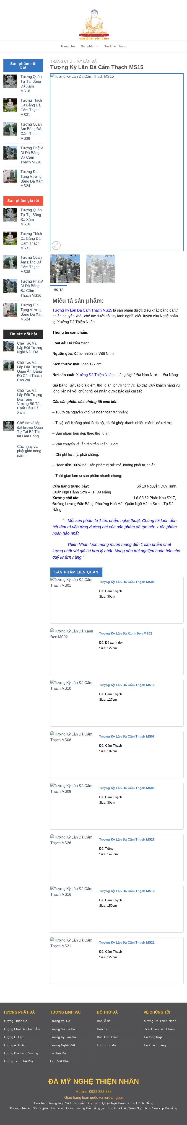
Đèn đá (102, 1029)
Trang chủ (68, 46)
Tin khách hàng (115, 46)
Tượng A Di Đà (14, 1045)
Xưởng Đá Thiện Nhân (94, 375)
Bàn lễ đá (104, 1021)
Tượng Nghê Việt (62, 1045)
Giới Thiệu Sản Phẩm (159, 1029)
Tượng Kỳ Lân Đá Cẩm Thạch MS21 (127, 942)
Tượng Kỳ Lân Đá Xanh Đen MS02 (125, 633)
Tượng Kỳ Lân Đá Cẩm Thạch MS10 (127, 685)
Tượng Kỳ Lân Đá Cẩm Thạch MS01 (127, 582)
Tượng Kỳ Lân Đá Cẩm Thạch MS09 (127, 788)
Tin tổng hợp (153, 1037)
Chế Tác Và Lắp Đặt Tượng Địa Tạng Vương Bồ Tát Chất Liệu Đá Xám (29, 401)
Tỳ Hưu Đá (58, 1053)
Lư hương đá (106, 1045)
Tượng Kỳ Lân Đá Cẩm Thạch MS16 (127, 891)
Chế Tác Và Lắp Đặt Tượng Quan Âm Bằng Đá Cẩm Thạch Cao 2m (29, 371)
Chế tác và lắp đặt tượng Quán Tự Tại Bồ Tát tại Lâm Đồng (30, 429)
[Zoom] (56, 245)
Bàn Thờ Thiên (108, 1037)
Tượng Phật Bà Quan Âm (21, 1029)
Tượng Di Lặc (13, 1037)
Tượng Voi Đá (60, 1021)
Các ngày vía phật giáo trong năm (29, 451)
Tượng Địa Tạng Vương (20, 1053)
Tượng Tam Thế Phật (18, 1061)
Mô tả (58, 290)
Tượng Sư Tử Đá (62, 1029)
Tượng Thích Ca (15, 1021)
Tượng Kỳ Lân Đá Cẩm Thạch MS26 (127, 839)
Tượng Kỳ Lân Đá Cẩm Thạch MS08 (127, 736)
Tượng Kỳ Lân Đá (63, 1037)
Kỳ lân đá (87, 61)
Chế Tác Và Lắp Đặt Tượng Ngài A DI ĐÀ (29, 347)
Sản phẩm (88, 46)
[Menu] (92, 4)
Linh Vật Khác (60, 1061)
